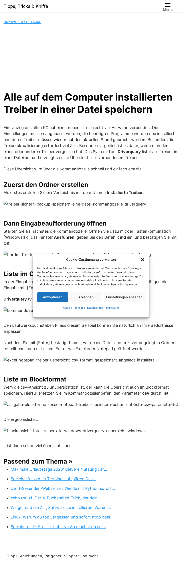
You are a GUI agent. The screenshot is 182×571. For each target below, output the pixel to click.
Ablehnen (86, 297)
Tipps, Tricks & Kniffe (26, 6)
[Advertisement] (91, 57)
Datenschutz (95, 307)
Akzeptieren (52, 297)
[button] (142, 259)
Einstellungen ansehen (124, 297)
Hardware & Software (22, 22)
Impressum (112, 307)
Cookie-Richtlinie (74, 307)
